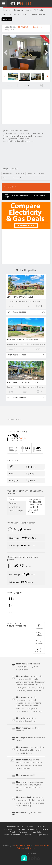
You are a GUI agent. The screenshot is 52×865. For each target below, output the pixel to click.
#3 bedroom (20, 174)
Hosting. (31, 848)
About (12, 832)
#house (5, 178)
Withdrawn (42, 827)
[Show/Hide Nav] (3, 3)
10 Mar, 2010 (23, 27)
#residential (16, 178)
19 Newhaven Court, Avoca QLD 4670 (22, 382)
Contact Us (8, 829)
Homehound (26, 3)
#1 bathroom (7, 174)
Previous (4, 79)
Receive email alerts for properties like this (27, 195)
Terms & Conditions (12, 835)
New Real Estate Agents (27, 829)
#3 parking (31, 174)
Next (48, 79)
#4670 (41, 174)
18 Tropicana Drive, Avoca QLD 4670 (22, 297)
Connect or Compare (14, 827)
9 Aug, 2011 (37, 27)
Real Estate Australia (22, 846)
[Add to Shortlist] (43, 312)
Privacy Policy (36, 832)
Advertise (23, 832)
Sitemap (44, 829)
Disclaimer (28, 835)
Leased (30, 827)
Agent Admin (42, 835)
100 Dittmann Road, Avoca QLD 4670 (22, 340)
